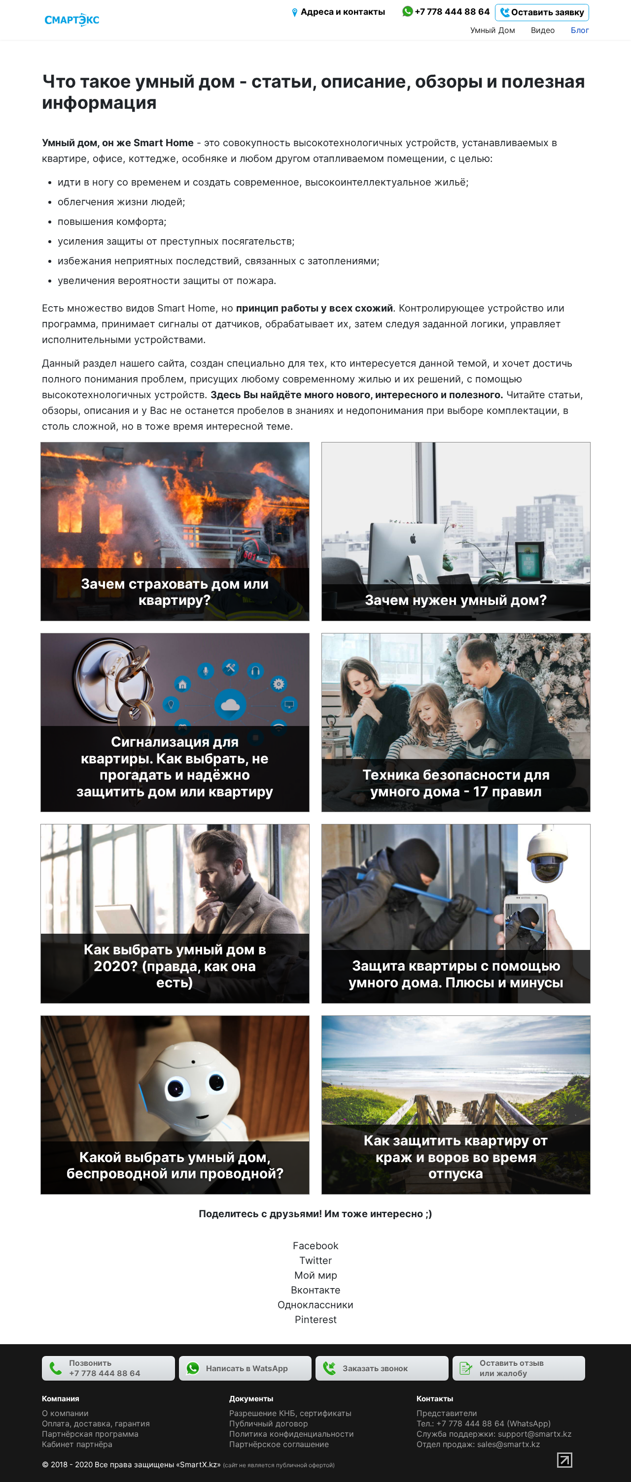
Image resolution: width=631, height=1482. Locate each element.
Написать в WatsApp (247, 1368)
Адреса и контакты (343, 11)
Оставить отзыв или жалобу (512, 1368)
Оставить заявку (547, 12)
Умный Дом (492, 30)
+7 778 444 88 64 (452, 11)
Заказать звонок (375, 1368)
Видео (543, 30)
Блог (580, 30)
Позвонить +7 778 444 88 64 (104, 1368)
